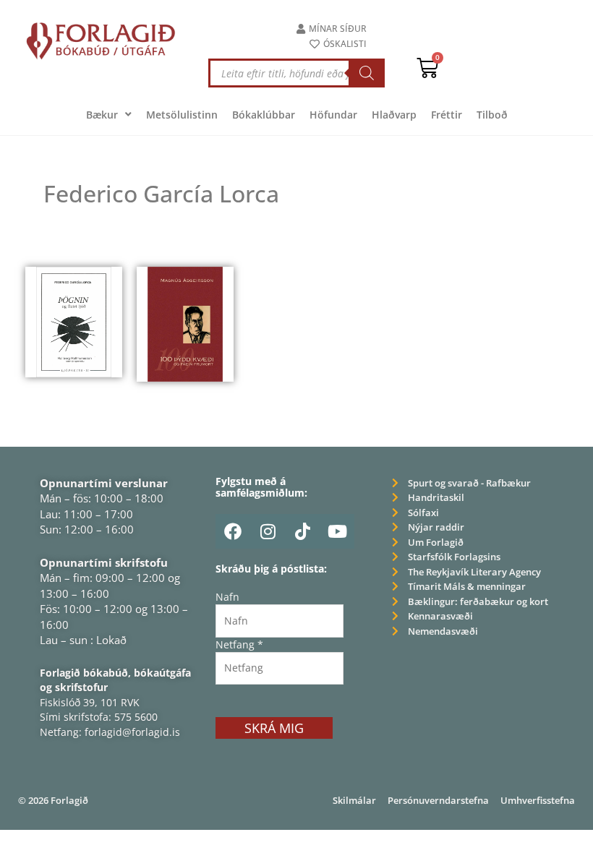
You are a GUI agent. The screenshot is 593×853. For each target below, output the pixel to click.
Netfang (239, 644)
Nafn (227, 597)
